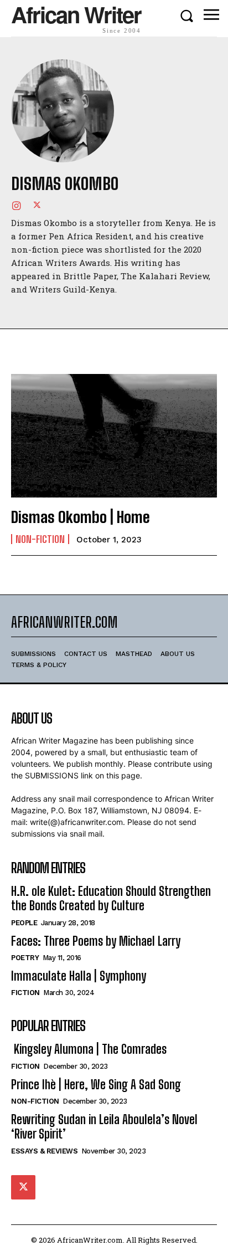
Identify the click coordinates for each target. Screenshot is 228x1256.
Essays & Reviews (44, 1151)
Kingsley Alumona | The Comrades (89, 1049)
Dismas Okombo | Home (80, 516)
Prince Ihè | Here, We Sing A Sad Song (96, 1084)
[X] (37, 205)
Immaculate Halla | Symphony (78, 975)
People (24, 923)
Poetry (25, 957)
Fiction (25, 992)
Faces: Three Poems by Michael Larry (95, 941)
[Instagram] (16, 205)
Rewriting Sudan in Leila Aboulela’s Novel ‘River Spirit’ (104, 1126)
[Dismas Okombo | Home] (114, 436)
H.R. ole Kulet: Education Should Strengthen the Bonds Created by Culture (111, 898)
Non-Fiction (40, 539)
